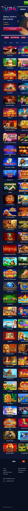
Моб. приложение (22, 468)
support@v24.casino (10, 478)
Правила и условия (7, 472)
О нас (4, 468)
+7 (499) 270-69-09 (10, 481)
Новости (5, 470)
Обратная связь (21, 470)
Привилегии (20, 472)
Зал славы (5, 474)
